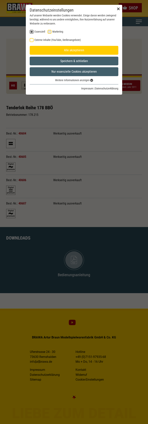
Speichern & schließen (74, 61)
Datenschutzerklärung (106, 88)
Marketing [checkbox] (57, 31)
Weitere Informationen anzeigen (72, 80)
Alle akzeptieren (74, 50)
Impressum (87, 88)
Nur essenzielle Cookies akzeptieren (74, 71)
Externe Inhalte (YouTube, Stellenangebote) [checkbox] (57, 39)
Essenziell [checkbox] (39, 31)
